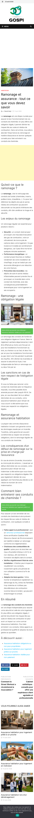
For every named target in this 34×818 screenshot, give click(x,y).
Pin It (25, 665)
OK (17, 815)
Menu (6, 26)
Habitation (5, 90)
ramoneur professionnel (15, 533)
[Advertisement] (17, 47)
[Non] (32, 811)
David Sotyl (7, 111)
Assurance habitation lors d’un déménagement (14, 796)
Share (6, 665)
